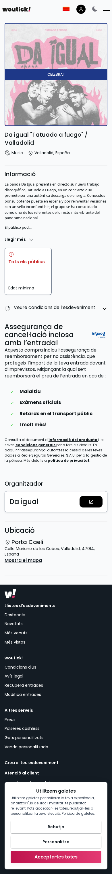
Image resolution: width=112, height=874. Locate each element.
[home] (16, 9)
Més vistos (15, 642)
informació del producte (73, 439)
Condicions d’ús (20, 667)
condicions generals (36, 444)
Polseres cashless (22, 728)
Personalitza (56, 842)
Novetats (14, 624)
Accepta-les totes (56, 857)
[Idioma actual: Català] (66, 9)
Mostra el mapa (23, 560)
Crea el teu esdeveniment (32, 763)
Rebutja (56, 827)
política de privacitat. (69, 460)
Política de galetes (78, 813)
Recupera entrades (24, 685)
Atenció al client (22, 773)
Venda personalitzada (26, 747)
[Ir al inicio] (10, 593)
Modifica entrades (23, 694)
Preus (10, 719)
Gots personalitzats (24, 738)
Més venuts (16, 633)
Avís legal (14, 676)
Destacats (15, 615)
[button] (91, 501)
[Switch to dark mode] (94, 8)
